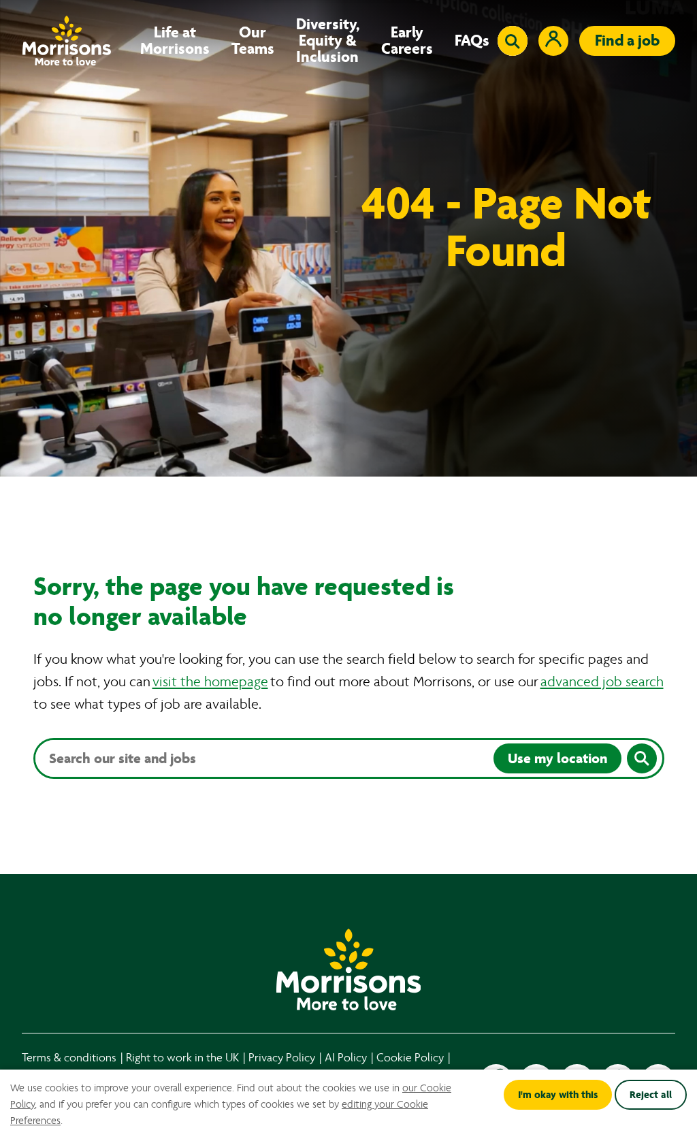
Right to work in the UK (182, 1057)
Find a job (627, 40)
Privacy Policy (281, 1057)
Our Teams (252, 41)
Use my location (557, 758)
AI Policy (346, 1057)
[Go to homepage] (66, 40)
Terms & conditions (69, 1057)
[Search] (642, 758)
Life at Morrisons (175, 41)
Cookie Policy (410, 1057)
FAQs (472, 41)
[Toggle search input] (513, 41)
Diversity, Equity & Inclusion (327, 40)
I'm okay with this (558, 1095)
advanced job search (602, 682)
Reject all (651, 1095)
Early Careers (407, 41)
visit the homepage (210, 682)
